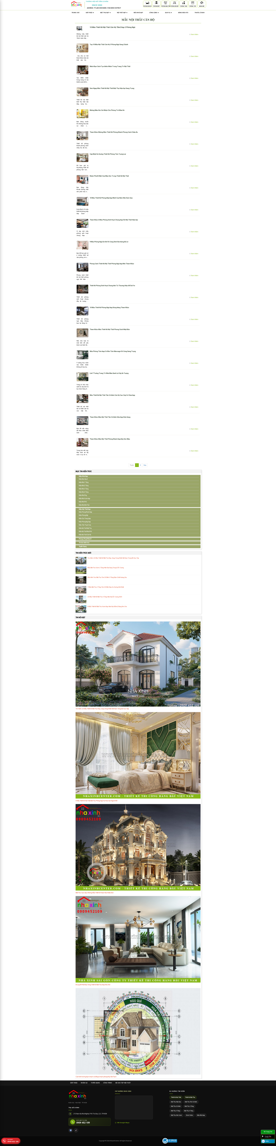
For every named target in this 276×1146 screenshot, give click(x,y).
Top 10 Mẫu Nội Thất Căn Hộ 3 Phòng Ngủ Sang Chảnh (109, 44)
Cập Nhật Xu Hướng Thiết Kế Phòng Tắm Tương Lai (108, 154)
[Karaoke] (202, 3)
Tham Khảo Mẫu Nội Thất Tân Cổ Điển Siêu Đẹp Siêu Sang (110, 417)
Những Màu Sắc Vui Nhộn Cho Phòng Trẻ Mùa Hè (107, 110)
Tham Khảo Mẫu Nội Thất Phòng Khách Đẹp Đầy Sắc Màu (110, 439)
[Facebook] (70, 1130)
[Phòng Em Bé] (175, 3)
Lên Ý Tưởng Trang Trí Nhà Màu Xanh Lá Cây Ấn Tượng (109, 373)
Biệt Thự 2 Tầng (189, 1106)
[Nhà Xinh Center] (77, 1095)
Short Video (189, 1115)
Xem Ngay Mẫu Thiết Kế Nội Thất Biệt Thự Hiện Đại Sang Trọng (112, 88)
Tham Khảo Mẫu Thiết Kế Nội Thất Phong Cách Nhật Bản (110, 329)
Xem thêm (194, 34)
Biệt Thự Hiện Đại (176, 1102)
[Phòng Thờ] (193, 3)
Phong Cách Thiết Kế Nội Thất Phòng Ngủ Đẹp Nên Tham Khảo (112, 264)
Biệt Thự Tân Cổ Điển (191, 1102)
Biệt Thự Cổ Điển (176, 1106)
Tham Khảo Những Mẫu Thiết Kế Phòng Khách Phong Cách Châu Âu (114, 132)
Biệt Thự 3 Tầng (175, 1111)
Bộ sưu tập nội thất (123, 1083)
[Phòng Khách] (147, 3)
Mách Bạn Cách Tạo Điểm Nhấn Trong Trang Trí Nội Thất (110, 66)
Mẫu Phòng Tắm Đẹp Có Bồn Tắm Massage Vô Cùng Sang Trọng (113, 351)
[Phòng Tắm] (184, 3)
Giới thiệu (73, 1083)
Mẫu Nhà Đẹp (201, 1115)
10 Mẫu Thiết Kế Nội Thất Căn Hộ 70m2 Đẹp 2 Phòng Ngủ (112, 27)
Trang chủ (75, 12)
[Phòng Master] (165, 3)
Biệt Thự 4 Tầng (188, 1111)
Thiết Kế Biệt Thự (190, 1097)
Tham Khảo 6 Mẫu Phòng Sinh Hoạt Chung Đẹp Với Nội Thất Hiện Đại (114, 220)
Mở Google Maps (123, 1122)
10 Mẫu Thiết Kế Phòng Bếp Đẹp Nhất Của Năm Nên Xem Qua (111, 198)
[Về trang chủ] (268, 1132)
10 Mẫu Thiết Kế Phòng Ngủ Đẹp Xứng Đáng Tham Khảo (109, 307)
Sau (145, 465)
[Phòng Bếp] (156, 3)
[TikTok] (76, 1130)
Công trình (107, 1083)
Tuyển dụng (95, 1083)
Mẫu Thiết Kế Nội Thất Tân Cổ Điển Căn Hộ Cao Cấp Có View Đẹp (112, 395)
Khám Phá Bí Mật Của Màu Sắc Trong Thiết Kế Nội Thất (109, 176)
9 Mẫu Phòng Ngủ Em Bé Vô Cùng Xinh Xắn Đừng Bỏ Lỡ (109, 242)
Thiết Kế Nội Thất (176, 1097)
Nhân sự (84, 1083)
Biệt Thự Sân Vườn (176, 1115)
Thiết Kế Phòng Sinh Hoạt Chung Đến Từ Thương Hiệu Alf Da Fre (112, 285)
